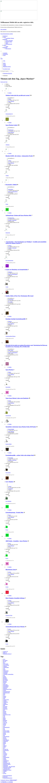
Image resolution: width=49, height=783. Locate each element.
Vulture (9, 99)
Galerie (4, 65)
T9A (4, 744)
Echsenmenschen (6, 691)
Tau (4, 748)
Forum (4, 64)
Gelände (4, 700)
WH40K (5, 771)
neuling (4, 723)
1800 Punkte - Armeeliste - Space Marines (16, 541)
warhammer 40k (6, 768)
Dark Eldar (5, 684)
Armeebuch (5, 672)
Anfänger (5, 666)
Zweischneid (10, 299)
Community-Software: (9, 780)
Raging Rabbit (11, 429)
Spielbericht (5, 741)
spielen (4, 742)
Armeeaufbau (6, 670)
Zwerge (4, 773)
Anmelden (5, 53)
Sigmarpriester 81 (9, 113)
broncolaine (8, 387)
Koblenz (5, 713)
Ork (4, 728)
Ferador (9, 600)
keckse (9, 400)
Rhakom (10, 321)
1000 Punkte (5, 663)
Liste (4, 716)
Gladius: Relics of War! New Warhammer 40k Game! (19, 296)
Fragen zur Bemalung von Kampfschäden (17, 269)
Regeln (4, 734)
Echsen (4, 690)
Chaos (4, 683)
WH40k (9, 92)
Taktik (4, 746)
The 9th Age (5, 749)
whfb (4, 772)
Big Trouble (5, 680)
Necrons (4, 721)
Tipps (4, 751)
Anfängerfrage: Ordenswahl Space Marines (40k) (18, 215)
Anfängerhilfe (6, 667)
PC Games (10, 301)
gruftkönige (5, 704)
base (4, 675)
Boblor (9, 372)
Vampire (4, 759)
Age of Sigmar (6, 665)
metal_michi (10, 350)
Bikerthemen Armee (11, 569)
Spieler (4, 743)
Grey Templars (9, 481)
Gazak (7, 286)
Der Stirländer (8, 501)
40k (4, 662)
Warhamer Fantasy (7, 764)
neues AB (5, 722)
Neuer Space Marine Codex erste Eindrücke (17, 398)
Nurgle (4, 725)
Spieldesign (10, 488)
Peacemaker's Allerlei (11, 184)
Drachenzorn (10, 129)
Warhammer (5, 765)
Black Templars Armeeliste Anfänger (15, 598)
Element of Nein (9, 615)
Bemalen (5, 677)
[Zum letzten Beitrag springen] (7, 111)
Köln (4, 715)
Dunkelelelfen (6, 685)
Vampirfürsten (6, 760)
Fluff (4, 698)
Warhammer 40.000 (7, 767)
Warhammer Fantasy (7, 770)
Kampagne (5, 708)
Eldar (4, 693)
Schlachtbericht (6, 736)
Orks (4, 729)
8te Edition (5, 660)
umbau (4, 756)
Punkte (4, 733)
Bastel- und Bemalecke (12, 191)
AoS (4, 668)
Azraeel (9, 486)
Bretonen (5, 681)
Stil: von (7, 781)
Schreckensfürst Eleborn (10, 336)
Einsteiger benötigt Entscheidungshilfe (16, 319)
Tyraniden (5, 753)
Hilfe (4, 705)
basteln (4, 676)
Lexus (9, 629)
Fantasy (4, 696)
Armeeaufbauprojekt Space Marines (15, 626)
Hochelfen (5, 706)
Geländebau (5, 701)
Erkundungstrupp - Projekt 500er (14, 512)
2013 (4, 659)
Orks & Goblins (6, 731)
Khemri (4, 711)
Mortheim (5, 720)
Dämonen (5, 688)
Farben (4, 697)
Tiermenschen (6, 750)
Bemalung (5, 678)
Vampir (4, 758)
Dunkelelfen (5, 686)
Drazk (7, 204)
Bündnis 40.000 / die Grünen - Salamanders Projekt (19, 156)
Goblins (4, 703)
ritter (4, 735)
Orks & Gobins (6, 730)
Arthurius (7, 144)
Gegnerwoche (6, 699)
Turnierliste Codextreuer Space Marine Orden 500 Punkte (21, 426)
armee (4, 669)
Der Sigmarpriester (9, 260)
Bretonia (5, 682)
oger (4, 726)
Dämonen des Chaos (7, 689)
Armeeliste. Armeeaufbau (8, 674)
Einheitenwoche (6, 692)
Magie (4, 718)
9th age (4, 661)
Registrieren (5, 54)
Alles (4, 60)
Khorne (4, 712)
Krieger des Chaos (7, 714)
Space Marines (11, 101)
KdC (4, 710)
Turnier (4, 752)
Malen (4, 719)
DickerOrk (8, 232)
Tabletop (5, 745)
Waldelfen (5, 761)
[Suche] (13, 71)
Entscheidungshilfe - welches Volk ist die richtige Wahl (20, 455)
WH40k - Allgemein (12, 220)
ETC (4, 695)
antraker (9, 245)
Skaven (4, 737)
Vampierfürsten (6, 757)
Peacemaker (10, 189)
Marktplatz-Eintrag (7, 66)
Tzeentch (5, 755)
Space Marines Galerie (11, 125)
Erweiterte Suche (6, 68)
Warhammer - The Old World (9, 766)
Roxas (9, 515)
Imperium (5, 707)
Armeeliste (5, 673)
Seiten (4, 63)
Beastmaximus (11, 217)
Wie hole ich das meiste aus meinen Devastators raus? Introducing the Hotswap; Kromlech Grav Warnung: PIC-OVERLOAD (26, 346)
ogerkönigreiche (6, 727)
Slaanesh (5, 738)
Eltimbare (10, 272)
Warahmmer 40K (6, 763)
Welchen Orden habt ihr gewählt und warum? (18, 95)
